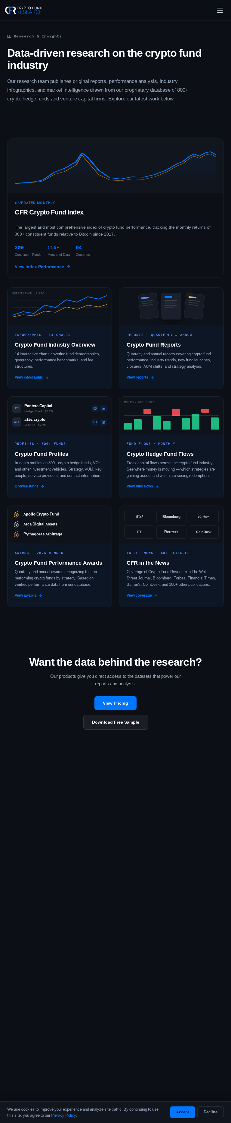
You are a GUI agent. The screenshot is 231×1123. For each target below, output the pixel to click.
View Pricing (115, 703)
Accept (182, 1112)
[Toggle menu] (220, 10)
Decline (210, 1112)
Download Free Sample (115, 722)
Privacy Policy (63, 1115)
